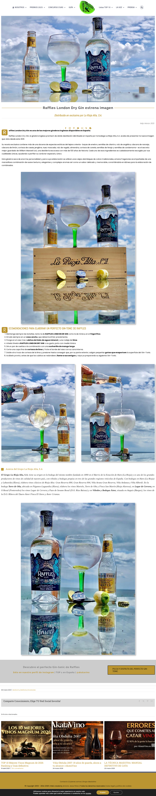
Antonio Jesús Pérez (71, 786)
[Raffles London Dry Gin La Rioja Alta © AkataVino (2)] (78, 503)
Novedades (32, 690)
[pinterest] (74, 128)
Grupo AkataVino (89, 781)
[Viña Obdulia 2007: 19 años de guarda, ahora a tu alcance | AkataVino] (26, 740)
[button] (138, 7)
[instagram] (70, 128)
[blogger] (90, 128)
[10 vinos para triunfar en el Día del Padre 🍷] (129, 740)
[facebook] (66, 128)
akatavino (16, 690)
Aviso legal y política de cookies (118, 786)
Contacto (64, 781)
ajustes (88, 793)
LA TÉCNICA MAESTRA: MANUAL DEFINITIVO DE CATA (74, 740)
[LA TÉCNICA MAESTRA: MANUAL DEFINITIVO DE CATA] (78, 740)
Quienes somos (75, 781)
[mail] (82, 128)
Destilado (23, 690)
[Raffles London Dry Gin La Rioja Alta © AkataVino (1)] (118, 365)
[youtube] (78, 128)
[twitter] (86, 128)
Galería (30, 740)
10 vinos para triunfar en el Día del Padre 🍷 (126, 740)
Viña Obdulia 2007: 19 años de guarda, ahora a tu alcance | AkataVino (23, 740)
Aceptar (103, 792)
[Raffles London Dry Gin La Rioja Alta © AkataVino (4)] (78, 172)
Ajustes (116, 792)
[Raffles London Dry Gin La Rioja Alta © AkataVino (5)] (38, 365)
